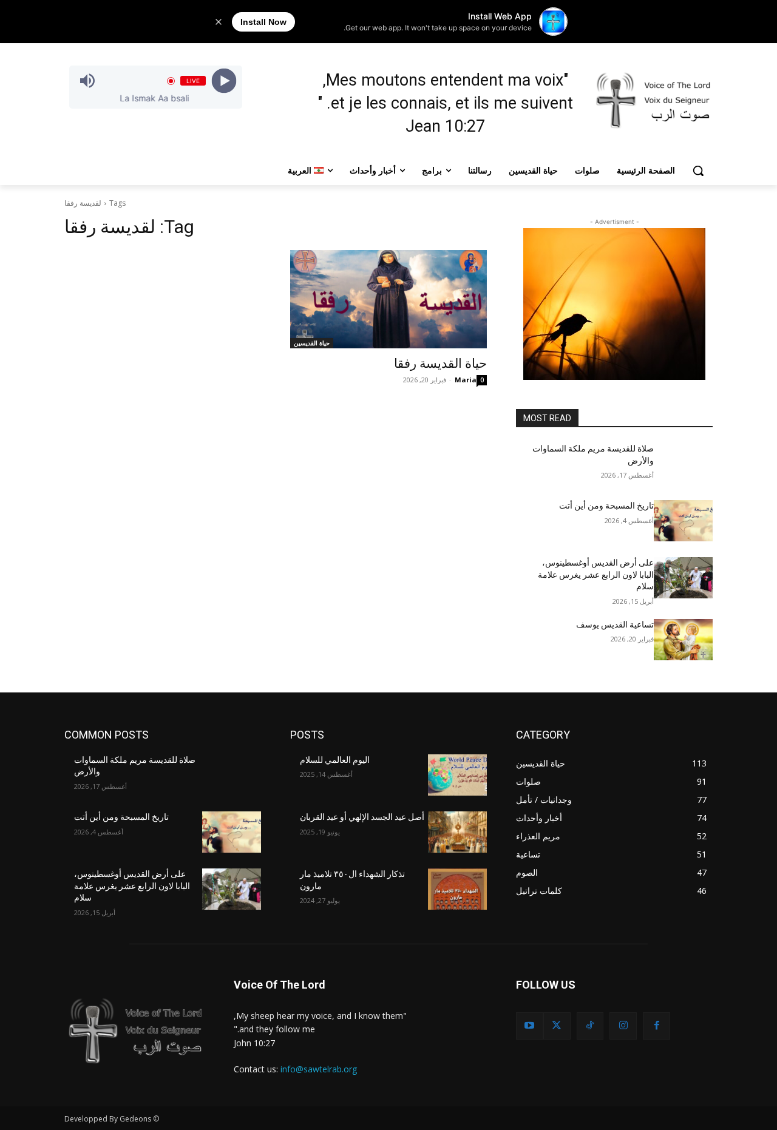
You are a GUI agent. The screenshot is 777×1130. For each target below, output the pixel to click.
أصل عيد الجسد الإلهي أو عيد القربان (362, 817)
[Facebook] (656, 1026)
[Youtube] (529, 1026)
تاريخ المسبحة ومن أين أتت (606, 505)
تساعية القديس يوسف (615, 624)
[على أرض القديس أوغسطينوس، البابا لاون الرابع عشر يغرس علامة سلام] (683, 577)
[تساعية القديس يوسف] (683, 639)
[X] (557, 1026)
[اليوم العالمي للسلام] (457, 775)
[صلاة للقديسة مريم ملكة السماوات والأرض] (683, 463)
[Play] (223, 81)
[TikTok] (590, 1026)
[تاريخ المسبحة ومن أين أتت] (683, 520)
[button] (698, 170)
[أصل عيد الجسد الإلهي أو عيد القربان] (457, 832)
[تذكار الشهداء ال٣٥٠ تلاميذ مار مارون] (457, 889)
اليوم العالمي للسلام (335, 760)
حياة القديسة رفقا (440, 363)
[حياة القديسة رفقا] (388, 299)
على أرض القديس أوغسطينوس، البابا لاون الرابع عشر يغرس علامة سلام (596, 574)
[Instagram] (623, 1026)
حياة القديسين (312, 343)
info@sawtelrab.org (318, 1069)
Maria (466, 379)
